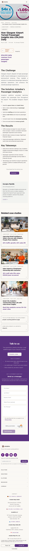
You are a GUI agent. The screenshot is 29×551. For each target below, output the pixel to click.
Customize (14, 548)
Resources (7, 22)
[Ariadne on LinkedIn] (15, 455)
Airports (4, 29)
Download (13, 173)
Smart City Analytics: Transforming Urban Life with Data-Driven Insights (12, 302)
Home (2, 22)
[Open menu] (26, 2)
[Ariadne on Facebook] (2, 455)
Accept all (21, 545)
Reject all (7, 545)
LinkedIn (5, 199)
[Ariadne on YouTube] (11, 455)
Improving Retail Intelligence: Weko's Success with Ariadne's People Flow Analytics (13, 238)
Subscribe (24, 461)
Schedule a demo (13, 354)
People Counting (15, 26)
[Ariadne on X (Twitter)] (7, 455)
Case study (14, 22)
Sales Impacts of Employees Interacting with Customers (12, 269)
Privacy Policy (8, 419)
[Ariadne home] (4, 2)
